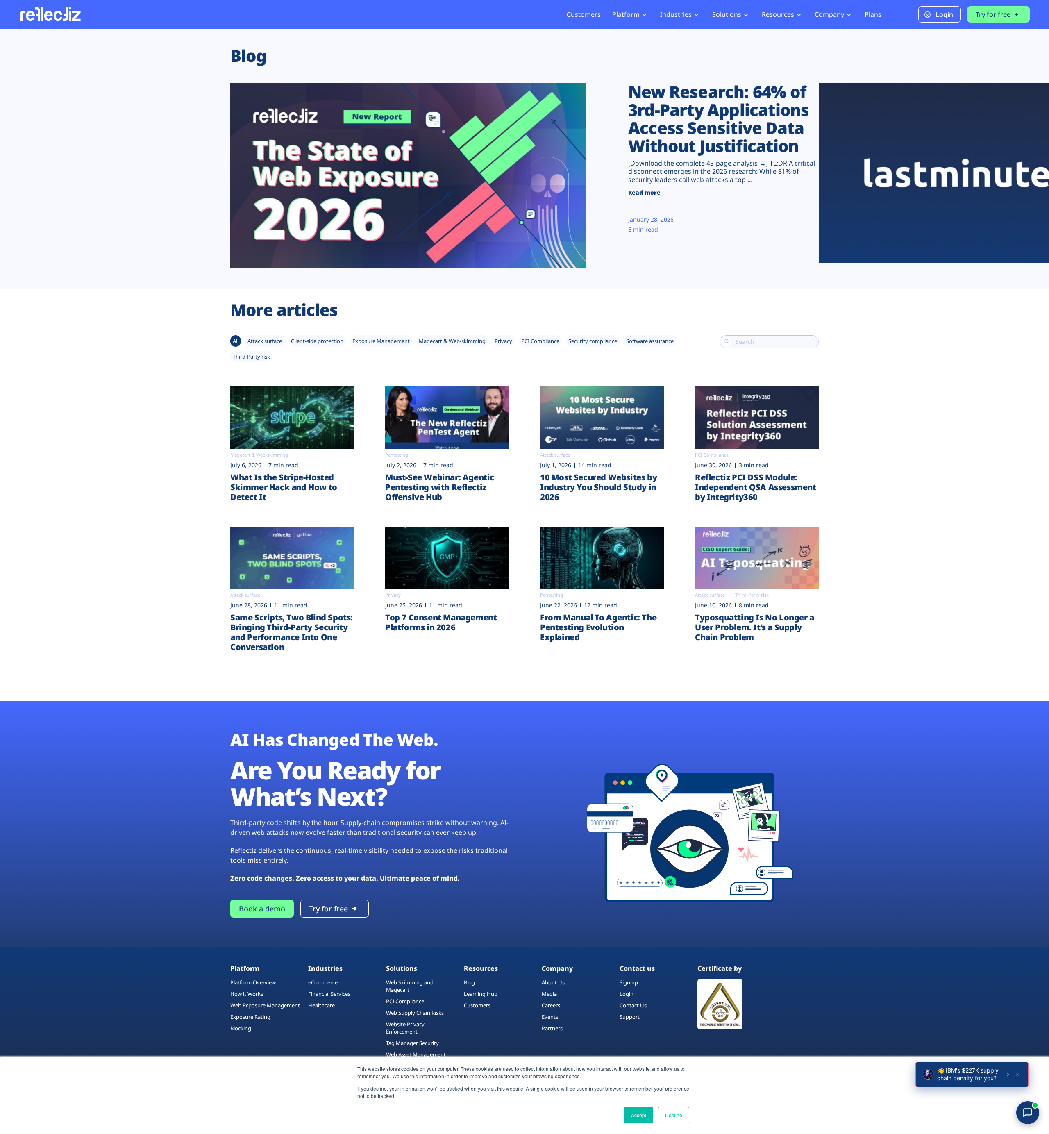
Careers (551, 1005)
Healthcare (321, 1005)
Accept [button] (638, 1114)
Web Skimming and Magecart (410, 986)
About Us (553, 982)
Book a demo (262, 909)
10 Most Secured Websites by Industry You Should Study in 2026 (598, 487)
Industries (676, 14)
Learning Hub (480, 994)
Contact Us (633, 1005)
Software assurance (650, 341)
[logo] (50, 14)
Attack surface (264, 341)
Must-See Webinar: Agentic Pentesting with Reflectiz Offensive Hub (439, 487)
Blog (469, 982)
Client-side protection (317, 341)
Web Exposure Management (265, 1005)
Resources (778, 14)
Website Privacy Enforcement (405, 1027)
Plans (873, 14)
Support (630, 1016)
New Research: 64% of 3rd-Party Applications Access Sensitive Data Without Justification (718, 118)
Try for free (993, 14)
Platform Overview (253, 982)
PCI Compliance (540, 341)
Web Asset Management (416, 1054)
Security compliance (592, 341)
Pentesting (396, 455)
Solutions (726, 14)
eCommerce (323, 982)
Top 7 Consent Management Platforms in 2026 (441, 622)
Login (944, 14)
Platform (626, 14)
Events (550, 1016)
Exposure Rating (250, 1016)
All (235, 341)
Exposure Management (381, 341)
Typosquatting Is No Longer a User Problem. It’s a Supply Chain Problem (754, 627)
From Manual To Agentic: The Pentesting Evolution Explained (598, 627)
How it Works (246, 994)
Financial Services (329, 994)
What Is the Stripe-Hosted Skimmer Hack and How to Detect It (283, 487)
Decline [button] (673, 1114)
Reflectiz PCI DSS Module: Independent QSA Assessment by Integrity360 (755, 487)
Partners (552, 1028)
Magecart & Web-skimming (452, 341)
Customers (584, 14)
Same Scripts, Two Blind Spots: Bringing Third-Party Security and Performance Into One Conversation (291, 632)
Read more (644, 192)
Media (549, 994)
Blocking (240, 1028)
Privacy (503, 341)
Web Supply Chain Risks (415, 1012)
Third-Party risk (251, 356)
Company (829, 14)
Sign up (629, 982)
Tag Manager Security (412, 1043)
